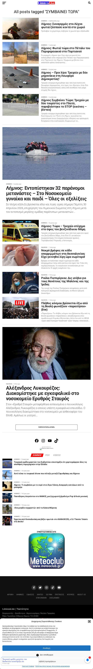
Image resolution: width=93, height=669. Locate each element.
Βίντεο (40, 595)
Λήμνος (20, 595)
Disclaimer (54, 598)
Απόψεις (70, 595)
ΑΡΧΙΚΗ (10, 595)
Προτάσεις (59, 595)
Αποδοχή (46, 648)
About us (81, 595)
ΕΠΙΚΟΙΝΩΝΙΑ (41, 598)
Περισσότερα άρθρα (46, 427)
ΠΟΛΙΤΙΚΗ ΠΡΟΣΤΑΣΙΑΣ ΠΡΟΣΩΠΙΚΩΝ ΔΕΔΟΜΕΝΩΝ (52, 666)
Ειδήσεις (30, 595)
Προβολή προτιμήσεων (46, 661)
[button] (89, 621)
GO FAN (49, 595)
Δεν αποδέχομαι (46, 655)
